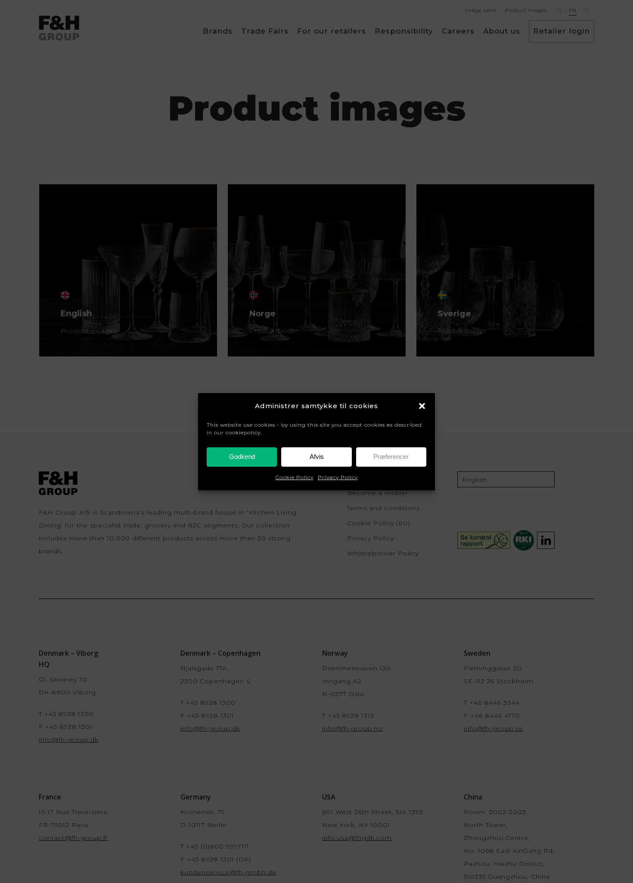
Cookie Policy (294, 477)
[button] (422, 406)
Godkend (242, 456)
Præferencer (391, 456)
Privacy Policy (338, 477)
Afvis (317, 456)
